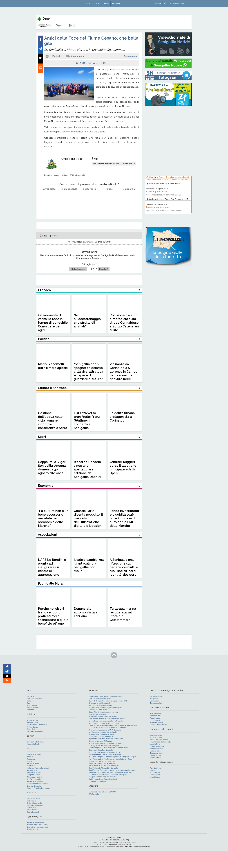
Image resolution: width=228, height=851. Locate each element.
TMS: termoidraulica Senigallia (100, 698)
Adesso (59, 26)
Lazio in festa (155, 744)
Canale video (32, 807)
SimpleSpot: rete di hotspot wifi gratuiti (103, 716)
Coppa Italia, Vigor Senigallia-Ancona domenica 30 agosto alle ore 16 (52, 467)
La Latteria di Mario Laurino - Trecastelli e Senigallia (108, 775)
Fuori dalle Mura (33, 707)
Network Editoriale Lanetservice (39, 788)
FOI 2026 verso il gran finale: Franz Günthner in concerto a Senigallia (87, 420)
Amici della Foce (72, 158)
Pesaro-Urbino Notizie (158, 725)
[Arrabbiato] (49, 197)
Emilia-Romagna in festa (159, 740)
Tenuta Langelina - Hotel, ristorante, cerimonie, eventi (108, 748)
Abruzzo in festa (156, 737)
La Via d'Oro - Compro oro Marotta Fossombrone (107, 727)
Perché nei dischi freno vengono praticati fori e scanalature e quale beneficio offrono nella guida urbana (53, 618)
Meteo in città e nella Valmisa (38, 825)
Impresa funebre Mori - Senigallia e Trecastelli (106, 739)
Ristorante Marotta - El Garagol (100, 741)
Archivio (30, 757)
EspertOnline (32, 729)
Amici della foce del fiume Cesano (106, 163)
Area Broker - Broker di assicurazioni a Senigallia (107, 719)
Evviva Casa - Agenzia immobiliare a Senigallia (106, 721)
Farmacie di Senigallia (35, 781)
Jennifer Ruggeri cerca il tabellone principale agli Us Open (123, 467)
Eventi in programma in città (37, 827)
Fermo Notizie (155, 720)
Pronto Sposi (155, 775)
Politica (29, 701)
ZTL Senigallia (94, 794)
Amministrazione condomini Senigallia (102, 732)
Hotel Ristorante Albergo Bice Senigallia (103, 768)
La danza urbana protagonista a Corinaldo (122, 416)
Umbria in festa (155, 755)
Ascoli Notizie (155, 718)
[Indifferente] (89, 197)
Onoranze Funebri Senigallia (37, 784)
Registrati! (103, 269)
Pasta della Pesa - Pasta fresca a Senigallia (105, 754)
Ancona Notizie (155, 716)
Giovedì (72, 26)
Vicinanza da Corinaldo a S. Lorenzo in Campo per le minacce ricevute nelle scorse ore (123, 373)
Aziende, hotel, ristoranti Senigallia (101, 734)
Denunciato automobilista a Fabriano (85, 612)
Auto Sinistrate (155, 768)
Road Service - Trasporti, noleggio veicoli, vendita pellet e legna (112, 770)
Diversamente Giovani (35, 742)
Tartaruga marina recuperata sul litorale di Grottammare (123, 614)
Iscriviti (29, 761)
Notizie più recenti (33, 755)
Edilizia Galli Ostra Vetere (98, 710)
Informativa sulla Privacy (141, 846)
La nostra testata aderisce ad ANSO (102, 792)
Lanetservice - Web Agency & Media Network (106, 696)
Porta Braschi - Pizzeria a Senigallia (102, 763)
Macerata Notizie (156, 722)
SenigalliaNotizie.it (156, 696)
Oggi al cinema (32, 829)
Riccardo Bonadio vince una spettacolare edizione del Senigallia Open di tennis (87, 471)
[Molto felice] (129, 197)
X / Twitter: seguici (34, 779)
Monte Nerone (129, 163)
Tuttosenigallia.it (156, 703)
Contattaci (31, 766)
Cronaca (30, 696)
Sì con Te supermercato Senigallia (101, 737)
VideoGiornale (32, 722)
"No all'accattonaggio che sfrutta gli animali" (87, 320)
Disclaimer (119, 846)
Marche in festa (156, 735)
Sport (29, 703)
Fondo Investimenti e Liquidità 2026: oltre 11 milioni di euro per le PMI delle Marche (124, 518)
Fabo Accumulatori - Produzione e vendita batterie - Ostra (110, 759)
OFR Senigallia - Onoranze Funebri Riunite (105, 752)
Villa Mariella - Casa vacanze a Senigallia (104, 766)
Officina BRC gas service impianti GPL (103, 761)
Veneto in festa (155, 757)
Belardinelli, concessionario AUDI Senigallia (105, 730)
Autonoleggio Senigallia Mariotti (100, 705)
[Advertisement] (168, 128)
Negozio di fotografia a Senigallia (101, 750)
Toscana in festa (156, 753)
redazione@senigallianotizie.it (38, 768)
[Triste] (69, 197)
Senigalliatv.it (154, 698)
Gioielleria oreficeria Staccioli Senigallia (103, 779)
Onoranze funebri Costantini (99, 703)
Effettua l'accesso (78, 269)
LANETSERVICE (95, 846)
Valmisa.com (154, 701)
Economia (31, 710)
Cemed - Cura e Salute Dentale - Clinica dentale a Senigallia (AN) (113, 725)
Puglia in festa (155, 751)
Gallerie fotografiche (34, 803)
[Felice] (109, 197)
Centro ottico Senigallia (97, 714)
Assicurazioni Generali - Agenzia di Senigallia (105, 707)
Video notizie (32, 810)
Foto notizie (31, 801)
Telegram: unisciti (33, 775)
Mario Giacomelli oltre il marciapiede (53, 366)
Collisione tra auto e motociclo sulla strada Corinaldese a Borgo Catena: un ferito (124, 322)
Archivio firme (32, 770)
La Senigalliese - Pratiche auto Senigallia (104, 746)
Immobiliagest (155, 777)
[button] (158, 3)
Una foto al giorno (33, 798)
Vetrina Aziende (33, 720)
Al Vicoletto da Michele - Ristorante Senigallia (105, 743)
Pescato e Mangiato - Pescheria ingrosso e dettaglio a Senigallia (112, 757)
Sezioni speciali (33, 812)
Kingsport (153, 770)
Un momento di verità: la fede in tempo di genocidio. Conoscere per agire (53, 322)
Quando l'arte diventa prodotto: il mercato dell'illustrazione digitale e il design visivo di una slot (88, 520)
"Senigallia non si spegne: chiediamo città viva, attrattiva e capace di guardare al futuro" (88, 371)
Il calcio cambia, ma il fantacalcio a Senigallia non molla (89, 565)
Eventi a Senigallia (34, 786)
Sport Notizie (155, 772)
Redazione (31, 759)
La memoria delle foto (35, 731)
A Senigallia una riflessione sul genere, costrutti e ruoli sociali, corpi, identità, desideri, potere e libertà (124, 569)
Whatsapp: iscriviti (34, 772)
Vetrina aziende (33, 763)
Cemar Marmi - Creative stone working (103, 712)
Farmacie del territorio (35, 822)
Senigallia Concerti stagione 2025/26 (102, 777)
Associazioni (130, 56)
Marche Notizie (155, 713)
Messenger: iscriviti (34, 777)
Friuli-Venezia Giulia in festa (160, 742)
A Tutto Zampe (32, 727)
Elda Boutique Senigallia (97, 781)
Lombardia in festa (157, 746)
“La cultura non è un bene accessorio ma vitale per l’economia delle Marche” (53, 518)
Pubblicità (128, 846)
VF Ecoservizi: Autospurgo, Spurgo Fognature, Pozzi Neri (110, 772)
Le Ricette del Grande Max (37, 725)
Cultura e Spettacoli (34, 698)
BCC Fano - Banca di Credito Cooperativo (104, 723)
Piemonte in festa (156, 748)
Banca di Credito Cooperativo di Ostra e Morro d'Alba (108, 701)
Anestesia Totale (33, 744)
